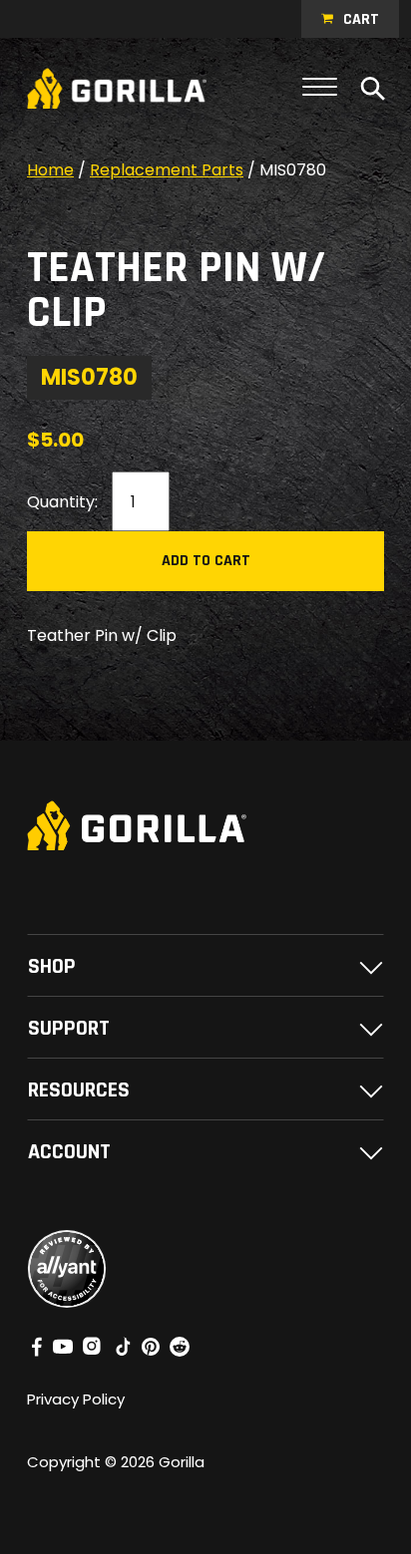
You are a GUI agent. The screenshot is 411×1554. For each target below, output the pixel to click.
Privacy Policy (76, 1399)
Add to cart (206, 560)
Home (50, 169)
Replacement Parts (166, 169)
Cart (361, 19)
